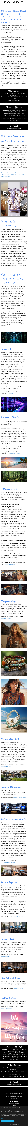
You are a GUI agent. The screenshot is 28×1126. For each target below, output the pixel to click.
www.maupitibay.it (6, 618)
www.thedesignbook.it (7, 766)
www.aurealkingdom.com (8, 862)
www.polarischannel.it (19, 797)
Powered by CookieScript (14, 1124)
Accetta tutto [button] (7, 1121)
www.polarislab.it (5, 956)
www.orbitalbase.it (19, 988)
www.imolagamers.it (6, 1008)
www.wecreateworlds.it (13, 453)
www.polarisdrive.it (10, 564)
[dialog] (14, 1116)
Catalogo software (14, 1103)
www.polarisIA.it (10, 393)
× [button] (26, 1107)
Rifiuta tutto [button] (20, 1121)
